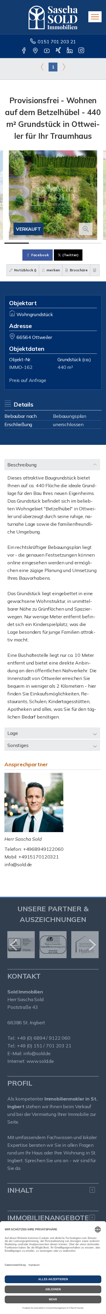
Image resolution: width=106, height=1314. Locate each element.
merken (53, 270)
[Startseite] (53, 17)
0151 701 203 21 (57, 41)
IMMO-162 (21, 367)
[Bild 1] (16, 243)
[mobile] (95, 16)
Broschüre (78, 270)
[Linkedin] (70, 51)
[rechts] (64, 66)
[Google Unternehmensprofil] (35, 51)
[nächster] (92, 944)
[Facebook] (24, 51)
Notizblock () (25, 270)
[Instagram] (81, 51)
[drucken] (95, 270)
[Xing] (58, 51)
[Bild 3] (65, 243)
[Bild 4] (89, 243)
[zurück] (14, 944)
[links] (42, 66)
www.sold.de (40, 1061)
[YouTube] (47, 51)
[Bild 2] (41, 243)
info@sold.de (18, 864)
